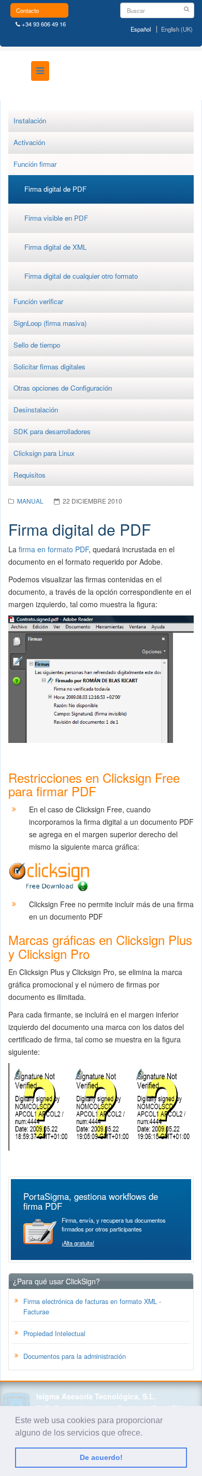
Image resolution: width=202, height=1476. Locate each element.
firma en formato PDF (54, 549)
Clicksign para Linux (44, 453)
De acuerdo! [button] (101, 1457)
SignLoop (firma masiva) (49, 323)
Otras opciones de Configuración (62, 388)
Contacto (27, 10)
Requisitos (29, 475)
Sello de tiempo (36, 345)
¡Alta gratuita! (78, 1243)
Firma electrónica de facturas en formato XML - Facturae (92, 1306)
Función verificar (38, 301)
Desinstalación (35, 409)
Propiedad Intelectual (54, 1333)
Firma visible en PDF (56, 218)
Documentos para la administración (74, 1356)
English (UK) (177, 29)
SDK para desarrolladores (52, 431)
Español (141, 29)
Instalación (29, 120)
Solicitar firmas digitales (49, 366)
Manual (30, 500)
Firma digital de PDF (55, 189)
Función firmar (34, 164)
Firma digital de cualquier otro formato (81, 276)
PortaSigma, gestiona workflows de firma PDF (90, 1201)
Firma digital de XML (55, 247)
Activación (29, 142)
